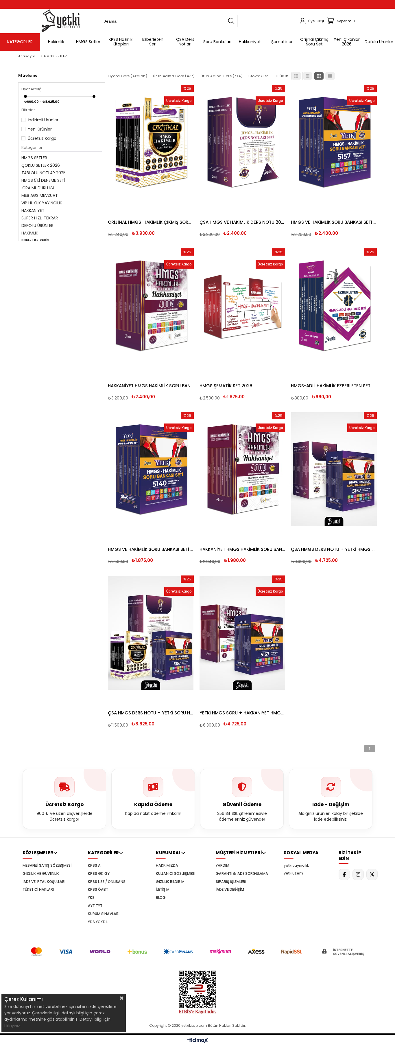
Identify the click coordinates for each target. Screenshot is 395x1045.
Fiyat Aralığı (32, 89)
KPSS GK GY (99, 873)
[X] (372, 874)
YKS (91, 897)
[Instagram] (358, 874)
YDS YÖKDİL (98, 922)
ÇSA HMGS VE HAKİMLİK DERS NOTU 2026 (242, 222)
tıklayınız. (12, 1025)
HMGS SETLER (34, 158)
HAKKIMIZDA (167, 865)
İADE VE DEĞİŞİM (230, 889)
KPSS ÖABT (98, 889)
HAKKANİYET (33, 210)
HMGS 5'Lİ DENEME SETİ (43, 180)
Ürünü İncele (171, 151)
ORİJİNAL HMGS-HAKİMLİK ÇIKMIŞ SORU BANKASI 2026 (151, 222)
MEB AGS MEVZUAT (39, 195)
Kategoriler (32, 147)
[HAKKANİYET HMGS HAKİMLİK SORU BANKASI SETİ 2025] (242, 469)
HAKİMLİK (29, 233)
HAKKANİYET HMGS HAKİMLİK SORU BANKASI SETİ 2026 (151, 386)
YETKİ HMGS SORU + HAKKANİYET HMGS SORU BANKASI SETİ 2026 (242, 713)
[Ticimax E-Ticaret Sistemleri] (197, 1041)
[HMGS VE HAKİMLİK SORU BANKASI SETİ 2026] (334, 142)
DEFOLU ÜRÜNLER (37, 225)
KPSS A (94, 865)
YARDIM (222, 865)
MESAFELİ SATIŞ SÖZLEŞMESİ (47, 865)
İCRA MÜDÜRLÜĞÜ (38, 188)
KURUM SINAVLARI (103, 914)
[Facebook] (344, 874)
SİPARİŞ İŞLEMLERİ (231, 881)
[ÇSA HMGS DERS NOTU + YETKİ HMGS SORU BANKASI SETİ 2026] (334, 469)
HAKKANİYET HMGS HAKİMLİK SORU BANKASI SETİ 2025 (242, 549)
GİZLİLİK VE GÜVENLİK (41, 873)
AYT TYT (95, 905)
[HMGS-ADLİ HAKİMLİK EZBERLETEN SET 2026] (334, 305)
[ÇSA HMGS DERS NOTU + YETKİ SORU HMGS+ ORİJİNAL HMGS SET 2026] (151, 632)
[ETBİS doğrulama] (197, 992)
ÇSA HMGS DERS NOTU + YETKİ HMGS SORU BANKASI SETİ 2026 (334, 549)
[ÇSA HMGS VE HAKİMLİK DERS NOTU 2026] (242, 142)
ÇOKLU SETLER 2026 (40, 165)
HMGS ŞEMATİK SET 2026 (226, 386)
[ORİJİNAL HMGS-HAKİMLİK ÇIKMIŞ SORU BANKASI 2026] (151, 142)
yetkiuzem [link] (293, 873)
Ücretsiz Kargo (42, 138)
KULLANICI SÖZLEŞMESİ (175, 873)
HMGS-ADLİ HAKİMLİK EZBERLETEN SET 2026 (334, 386)
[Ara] (231, 21)
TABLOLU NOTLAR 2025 (43, 173)
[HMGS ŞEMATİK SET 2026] (242, 305)
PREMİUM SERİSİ (35, 240)
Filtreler (28, 110)
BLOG (161, 897)
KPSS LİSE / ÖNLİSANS (106, 881)
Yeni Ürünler (40, 129)
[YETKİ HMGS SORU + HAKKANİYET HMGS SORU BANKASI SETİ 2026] (242, 632)
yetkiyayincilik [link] (296, 865)
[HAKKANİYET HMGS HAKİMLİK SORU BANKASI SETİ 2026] (151, 305)
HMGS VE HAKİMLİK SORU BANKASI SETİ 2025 (151, 549)
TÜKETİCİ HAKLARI (38, 889)
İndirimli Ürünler (43, 120)
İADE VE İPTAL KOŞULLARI (44, 881)
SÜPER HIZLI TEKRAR (39, 218)
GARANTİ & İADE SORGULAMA (242, 873)
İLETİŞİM (162, 889)
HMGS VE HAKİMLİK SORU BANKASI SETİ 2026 (334, 222)
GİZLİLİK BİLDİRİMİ (170, 881)
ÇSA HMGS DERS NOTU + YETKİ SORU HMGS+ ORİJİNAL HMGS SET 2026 (151, 713)
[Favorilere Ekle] (151, 151)
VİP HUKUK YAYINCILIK (41, 203)
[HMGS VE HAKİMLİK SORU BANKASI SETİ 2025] (151, 469)
